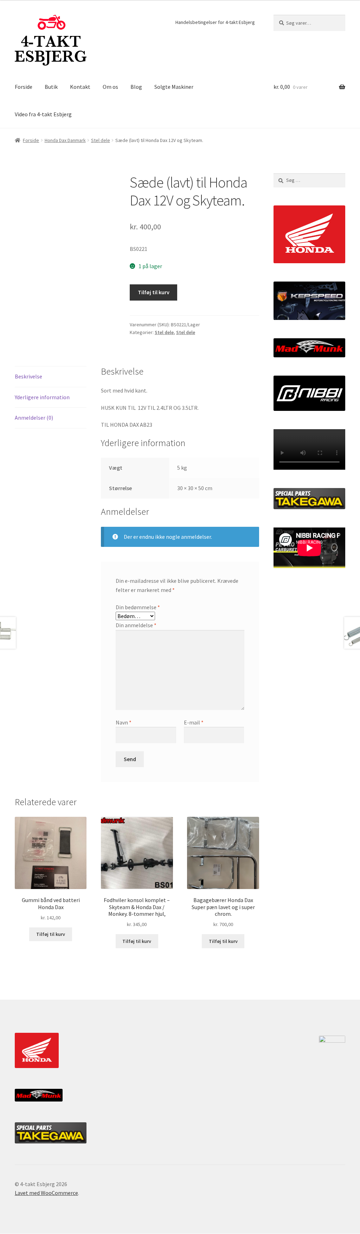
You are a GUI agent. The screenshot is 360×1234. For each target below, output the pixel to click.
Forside (23, 86)
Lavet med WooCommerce (46, 1192)
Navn (123, 722)
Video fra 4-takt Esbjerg (43, 114)
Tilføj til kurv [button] (50, 934)
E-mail (194, 722)
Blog (136, 86)
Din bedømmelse (138, 607)
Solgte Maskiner (173, 86)
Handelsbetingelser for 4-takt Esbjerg (215, 22)
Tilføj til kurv (153, 292)
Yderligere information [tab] (42, 397)
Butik (51, 86)
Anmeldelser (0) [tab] (34, 417)
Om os (110, 86)
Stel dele (100, 140)
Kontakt (80, 86)
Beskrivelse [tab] (28, 376)
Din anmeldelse (136, 625)
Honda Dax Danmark (65, 140)
